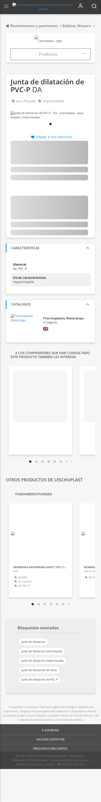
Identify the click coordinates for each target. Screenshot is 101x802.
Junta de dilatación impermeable (42, 661)
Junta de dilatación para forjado (41, 651)
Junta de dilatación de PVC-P (39, 680)
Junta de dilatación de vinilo (39, 670)
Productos (48, 54)
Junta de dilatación (33, 642)
